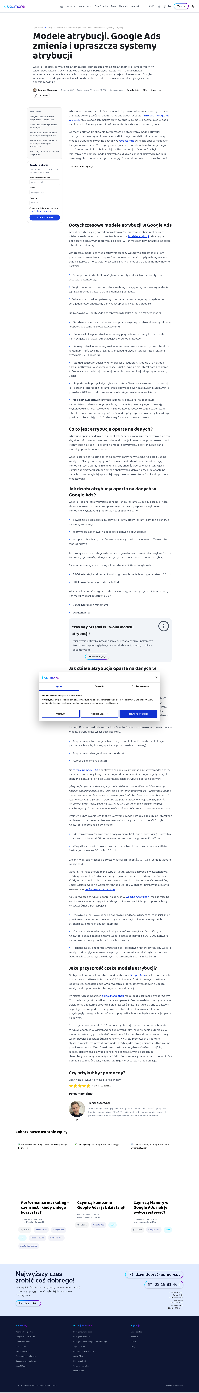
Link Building (78, 1370)
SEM (145, 90)
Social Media (21, 1366)
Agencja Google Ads (24, 1332)
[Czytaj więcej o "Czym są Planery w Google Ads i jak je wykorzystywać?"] (158, 1170)
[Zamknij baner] (156, 677)
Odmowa (60, 714)
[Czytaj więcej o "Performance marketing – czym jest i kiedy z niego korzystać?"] (45, 1170)
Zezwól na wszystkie (138, 714)
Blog (113, 6)
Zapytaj (181, 6)
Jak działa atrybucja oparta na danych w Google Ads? (43, 134)
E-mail (33, 187)
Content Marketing (81, 1366)
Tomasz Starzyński (48, 90)
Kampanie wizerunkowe (26, 1361)
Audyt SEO (78, 1356)
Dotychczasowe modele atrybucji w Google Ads (42, 118)
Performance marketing (26, 1356)
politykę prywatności (41, 211)
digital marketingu (113, 996)
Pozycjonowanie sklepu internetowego (90, 1341)
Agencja (70, 6)
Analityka (156, 90)
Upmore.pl (38, 27)
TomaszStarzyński (99, 1103)
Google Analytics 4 (137, 897)
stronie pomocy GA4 (85, 770)
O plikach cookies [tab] (140, 686)
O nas (133, 1341)
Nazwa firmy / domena (40, 177)
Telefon (33, 198)
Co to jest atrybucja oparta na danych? (43, 126)
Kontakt (135, 6)
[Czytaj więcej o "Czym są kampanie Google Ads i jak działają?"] (102, 1170)
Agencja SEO (79, 1346)
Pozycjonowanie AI (81, 1336)
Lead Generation (23, 1341)
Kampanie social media (25, 1336)
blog (50, 27)
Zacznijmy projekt (28, 1303)
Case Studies (101, 6)
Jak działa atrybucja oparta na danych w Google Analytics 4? (43, 143)
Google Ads (133, 90)
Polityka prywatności (174, 1385)
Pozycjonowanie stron (82, 1332)
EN (153, 6)
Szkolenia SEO (79, 1361)
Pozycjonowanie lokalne (83, 1351)
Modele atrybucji (138, 236)
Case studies (136, 1332)
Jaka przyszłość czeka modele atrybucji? (44, 153)
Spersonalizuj (98, 714)
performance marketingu (100, 889)
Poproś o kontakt (45, 217)
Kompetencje (84, 6)
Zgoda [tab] (59, 686)
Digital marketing (23, 1351)
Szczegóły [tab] (100, 686)
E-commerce (21, 1346)
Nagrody (123, 6)
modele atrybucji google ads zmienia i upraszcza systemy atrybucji (90, 27)
